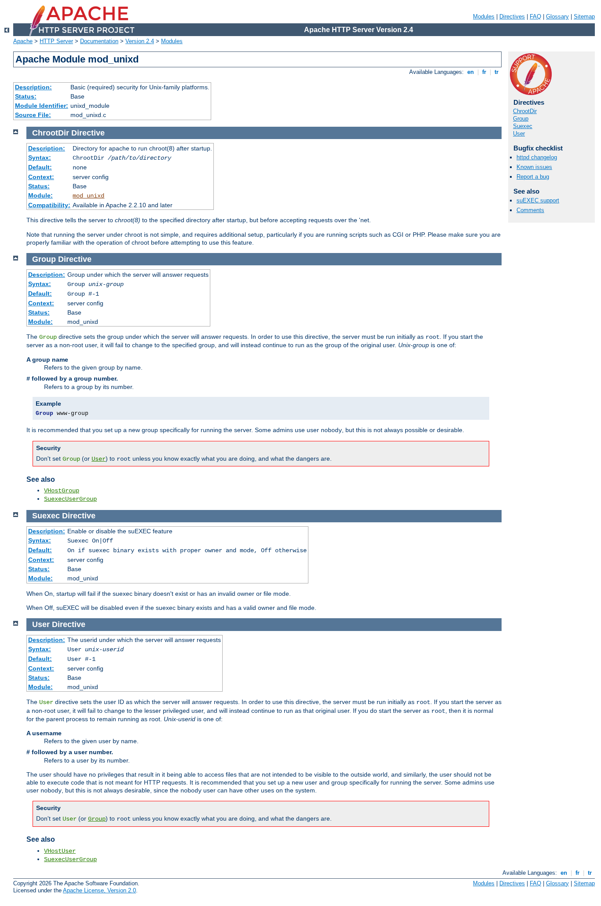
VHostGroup (61, 490)
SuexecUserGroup (70, 499)
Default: (40, 167)
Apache (23, 41)
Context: (41, 176)
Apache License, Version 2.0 (99, 890)
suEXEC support (538, 200)
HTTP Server (56, 41)
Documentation (99, 41)
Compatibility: (49, 205)
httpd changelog (537, 157)
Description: (33, 87)
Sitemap (584, 16)
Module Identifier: (41, 105)
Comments (530, 210)
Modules (484, 16)
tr (496, 72)
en (470, 72)
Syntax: (39, 157)
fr (484, 72)
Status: (26, 96)
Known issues (534, 167)
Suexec (522, 126)
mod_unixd (88, 195)
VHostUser (60, 851)
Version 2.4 (139, 41)
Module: (40, 195)
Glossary (557, 16)
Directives (512, 16)
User (519, 133)
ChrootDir (525, 111)
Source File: (33, 114)
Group (520, 118)
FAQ (535, 16)
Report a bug (533, 176)
